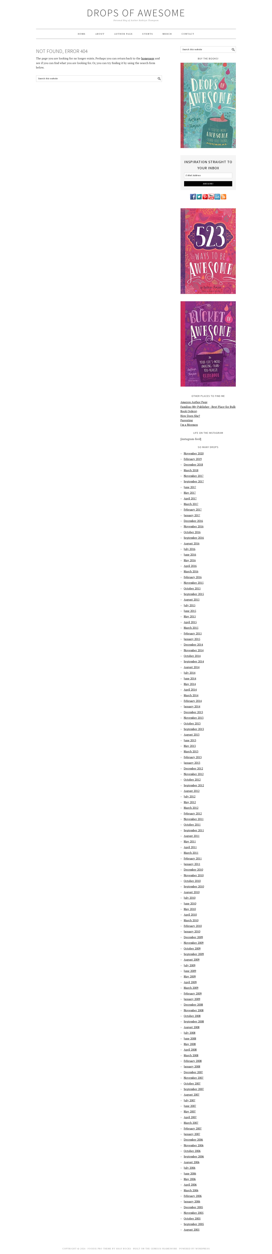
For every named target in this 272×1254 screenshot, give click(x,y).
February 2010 (193, 926)
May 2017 (190, 492)
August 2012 (191, 791)
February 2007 (193, 1128)
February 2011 (193, 858)
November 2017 (194, 476)
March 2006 (191, 1190)
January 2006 (192, 1201)
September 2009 (194, 954)
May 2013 (190, 746)
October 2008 (192, 1016)
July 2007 (189, 1100)
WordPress (202, 1248)
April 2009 (190, 982)
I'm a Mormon (189, 425)
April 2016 (190, 566)
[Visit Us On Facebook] (193, 199)
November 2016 (194, 526)
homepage (147, 58)
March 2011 (191, 853)
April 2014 (190, 689)
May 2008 (190, 1044)
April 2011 (190, 847)
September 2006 (194, 1156)
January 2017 (192, 515)
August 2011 (191, 836)
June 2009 (190, 971)
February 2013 (193, 757)
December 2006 (193, 1139)
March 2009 (191, 988)
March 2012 (191, 808)
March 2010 (191, 920)
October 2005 (192, 1218)
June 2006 (190, 1173)
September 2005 (194, 1224)
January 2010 (192, 931)
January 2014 (192, 706)
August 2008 (191, 1027)
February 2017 (193, 509)
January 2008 (192, 1066)
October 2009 (192, 948)
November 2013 (194, 718)
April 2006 (190, 1184)
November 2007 (194, 1078)
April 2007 (190, 1117)
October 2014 (192, 656)
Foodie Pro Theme (99, 1248)
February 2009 (193, 993)
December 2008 (193, 1004)
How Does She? (190, 416)
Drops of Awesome (136, 12)
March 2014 (191, 695)
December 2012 (193, 768)
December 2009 (193, 937)
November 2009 (194, 943)
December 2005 (193, 1207)
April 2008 (190, 1049)
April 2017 (190, 498)
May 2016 (190, 560)
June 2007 (190, 1106)
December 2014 (193, 644)
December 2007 (193, 1072)
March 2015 (191, 628)
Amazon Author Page (193, 402)
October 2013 (192, 723)
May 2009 (190, 976)
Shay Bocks (123, 1248)
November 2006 (194, 1145)
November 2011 (194, 819)
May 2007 (190, 1111)
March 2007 (191, 1123)
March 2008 (191, 1055)
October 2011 (192, 824)
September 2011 (194, 830)
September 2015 (194, 594)
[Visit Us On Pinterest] (205, 199)
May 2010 (190, 909)
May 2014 (190, 684)
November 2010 (194, 875)
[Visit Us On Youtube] (211, 199)
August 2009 (191, 959)
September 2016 (194, 537)
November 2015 (194, 582)
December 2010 (193, 869)
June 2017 (190, 487)
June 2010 (190, 903)
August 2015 (191, 599)
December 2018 (193, 464)
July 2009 (189, 965)
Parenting (186, 420)
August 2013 (191, 734)
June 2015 (190, 611)
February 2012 (193, 813)
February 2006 (193, 1196)
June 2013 (190, 740)
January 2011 (192, 864)
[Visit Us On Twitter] (199, 199)
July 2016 (189, 549)
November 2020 (194, 453)
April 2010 (190, 914)
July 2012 (189, 796)
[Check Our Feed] (223, 199)
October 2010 (192, 881)
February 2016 (193, 577)
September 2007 (194, 1089)
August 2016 (191, 543)
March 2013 (191, 751)
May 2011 (190, 841)
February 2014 (193, 701)
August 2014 (191, 667)
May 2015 (190, 616)
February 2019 (193, 459)
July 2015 (189, 605)
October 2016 (192, 532)
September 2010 (194, 886)
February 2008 (193, 1061)
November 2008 (194, 1010)
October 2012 (192, 779)
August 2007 (191, 1094)
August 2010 (191, 892)
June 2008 (190, 1038)
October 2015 (192, 588)
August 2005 (191, 1229)
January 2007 (192, 1134)
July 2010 (189, 898)
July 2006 (189, 1168)
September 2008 (194, 1021)
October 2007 (192, 1083)
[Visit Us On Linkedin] (217, 199)
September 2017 (194, 481)
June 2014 (190, 678)
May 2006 (190, 1179)
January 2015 (192, 639)
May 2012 (190, 802)
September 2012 (194, 785)
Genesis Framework (164, 1248)
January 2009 (192, 999)
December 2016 (193, 521)
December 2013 (193, 712)
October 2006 (192, 1151)
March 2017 (191, 504)
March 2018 (191, 470)
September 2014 (194, 661)
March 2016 (191, 571)
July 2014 (189, 673)
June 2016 (190, 554)
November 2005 (194, 1213)
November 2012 (194, 774)
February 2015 (193, 633)
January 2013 (192, 763)
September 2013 (194, 729)
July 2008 (189, 1033)
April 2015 (190, 622)
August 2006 (191, 1162)
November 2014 (194, 650)
